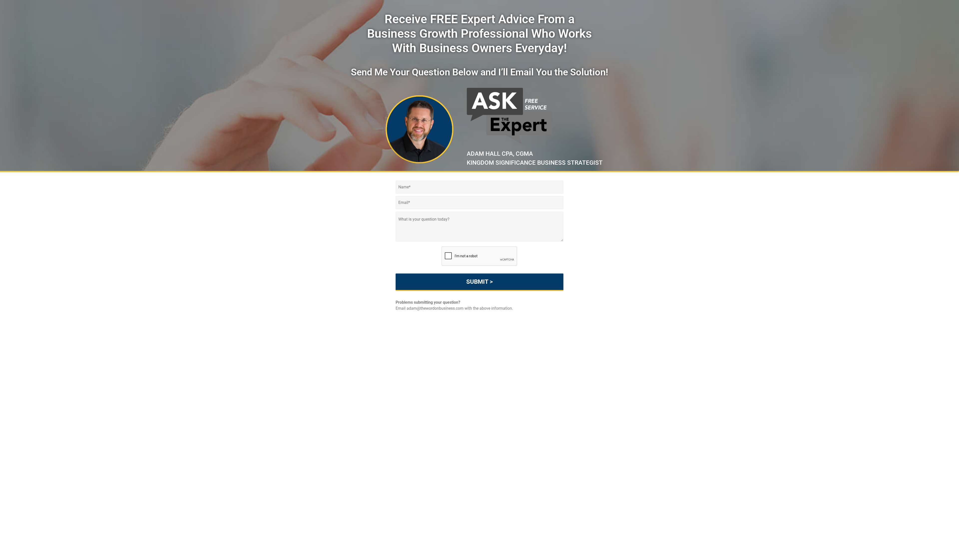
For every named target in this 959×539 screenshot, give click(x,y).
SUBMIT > (479, 281)
